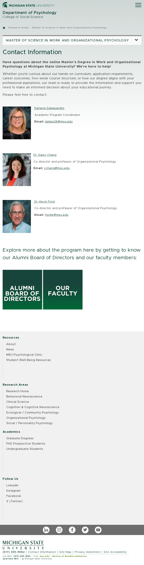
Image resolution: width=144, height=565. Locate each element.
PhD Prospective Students (25, 443)
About (11, 344)
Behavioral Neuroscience (24, 396)
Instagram (13, 490)
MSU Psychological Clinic (24, 354)
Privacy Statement (87, 552)
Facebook (13, 496)
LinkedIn (12, 485)
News (10, 349)
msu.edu (45, 556)
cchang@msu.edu (57, 168)
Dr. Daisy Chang (45, 155)
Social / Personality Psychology (29, 423)
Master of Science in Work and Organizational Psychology (69, 28)
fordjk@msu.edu (56, 215)
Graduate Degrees (20, 438)
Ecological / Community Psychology (32, 412)
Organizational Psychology (26, 418)
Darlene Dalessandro (49, 108)
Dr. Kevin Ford (44, 201)
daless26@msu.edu (59, 121)
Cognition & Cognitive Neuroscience (33, 407)
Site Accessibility (115, 552)
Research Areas (18, 28)
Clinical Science (17, 401)
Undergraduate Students (24, 449)
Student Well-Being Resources (28, 360)
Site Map (65, 552)
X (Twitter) (14, 501)
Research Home (17, 391)
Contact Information (42, 552)
